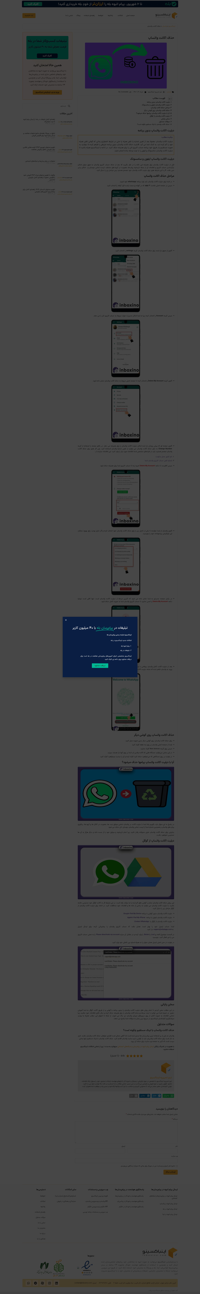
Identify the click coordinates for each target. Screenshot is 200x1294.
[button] (66, 620)
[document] (100, 647)
